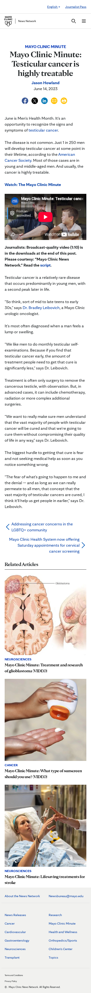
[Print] (64, 100)
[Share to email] (54, 100)
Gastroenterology (17, 940)
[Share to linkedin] (45, 100)
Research (55, 915)
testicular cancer (43, 130)
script (45, 265)
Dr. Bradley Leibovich (41, 307)
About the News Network (22, 896)
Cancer (10, 923)
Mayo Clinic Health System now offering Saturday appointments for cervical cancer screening (44, 545)
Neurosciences (15, 949)
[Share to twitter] (35, 100)
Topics (53, 957)
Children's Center (60, 949)
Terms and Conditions (14, 975)
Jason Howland (45, 82)
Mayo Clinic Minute (62, 923)
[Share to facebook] (25, 100)
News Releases (15, 915)
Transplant (12, 957)
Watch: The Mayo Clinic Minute (33, 184)
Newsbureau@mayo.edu (66, 896)
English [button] (52, 7)
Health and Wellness (63, 932)
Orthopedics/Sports (63, 940)
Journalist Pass (75, 7)
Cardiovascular (15, 932)
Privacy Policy (11, 981)
